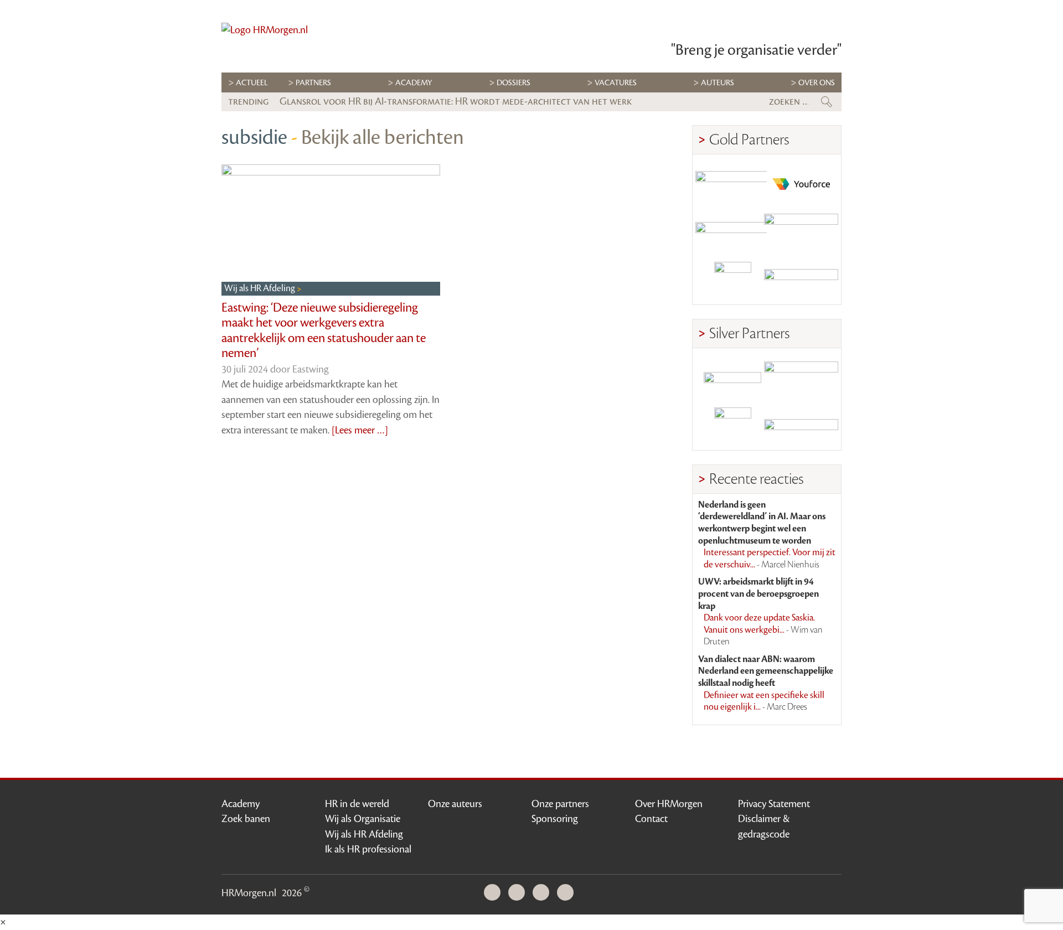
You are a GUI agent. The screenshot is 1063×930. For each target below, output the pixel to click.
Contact (651, 818)
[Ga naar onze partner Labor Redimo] (801, 378)
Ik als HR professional (368, 849)
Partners (313, 83)
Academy (413, 83)
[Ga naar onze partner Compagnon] (732, 232)
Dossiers (513, 83)
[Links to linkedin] (495, 893)
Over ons (816, 83)
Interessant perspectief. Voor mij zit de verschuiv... (769, 558)
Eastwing (310, 369)
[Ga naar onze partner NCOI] (732, 184)
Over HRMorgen (669, 803)
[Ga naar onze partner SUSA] (732, 426)
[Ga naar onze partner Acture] (801, 426)
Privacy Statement (774, 803)
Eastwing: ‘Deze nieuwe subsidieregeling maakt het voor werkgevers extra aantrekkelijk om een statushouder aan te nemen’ (323, 330)
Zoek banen (245, 818)
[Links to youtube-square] (519, 893)
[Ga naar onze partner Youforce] (801, 184)
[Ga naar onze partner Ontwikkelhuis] (801, 232)
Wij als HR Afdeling (260, 288)
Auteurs (717, 83)
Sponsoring (555, 818)
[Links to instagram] (544, 893)
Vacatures (616, 83)
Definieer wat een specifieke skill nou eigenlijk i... (764, 701)
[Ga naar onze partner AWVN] (732, 280)
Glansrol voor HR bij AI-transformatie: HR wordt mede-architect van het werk (456, 101)
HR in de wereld (357, 803)
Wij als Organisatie (362, 818)
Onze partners (560, 803)
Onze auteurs (455, 803)
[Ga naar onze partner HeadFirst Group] (801, 280)
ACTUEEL (252, 83)
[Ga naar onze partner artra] (732, 378)
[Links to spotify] (568, 893)
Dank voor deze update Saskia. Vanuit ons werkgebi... (763, 630)
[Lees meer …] (360, 430)
